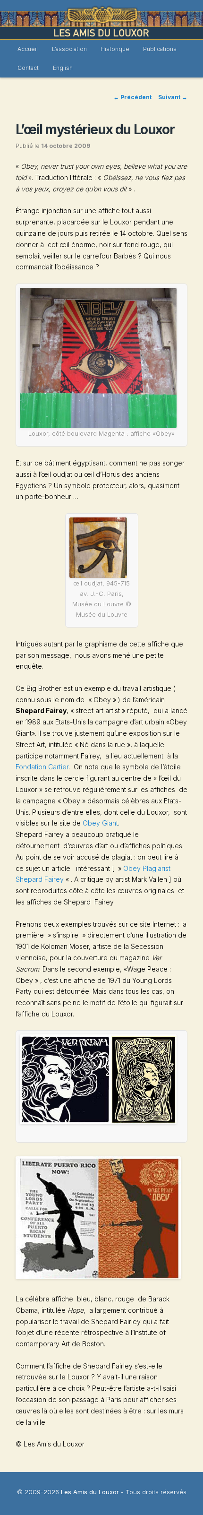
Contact (28, 67)
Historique (115, 48)
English (63, 67)
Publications (160, 48)
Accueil (27, 48)
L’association (69, 48)
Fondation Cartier (42, 767)
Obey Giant (100, 823)
